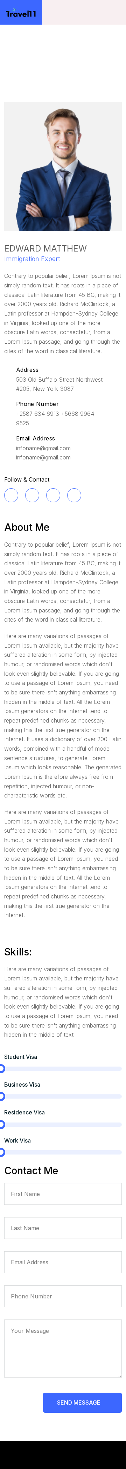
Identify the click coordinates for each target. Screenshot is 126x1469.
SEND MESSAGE (79, 1402)
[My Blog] (21, 12)
